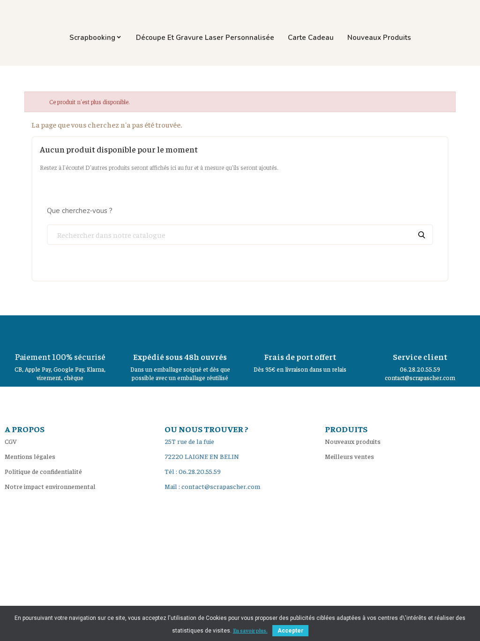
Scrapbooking (92, 37)
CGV (11, 441)
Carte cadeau (311, 37)
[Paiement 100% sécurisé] (60, 331)
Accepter (290, 630)
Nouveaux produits (379, 37)
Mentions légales (30, 456)
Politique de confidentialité (43, 471)
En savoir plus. (250, 630)
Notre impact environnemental (50, 486)
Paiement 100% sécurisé (60, 356)
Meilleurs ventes (349, 456)
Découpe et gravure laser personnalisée (205, 37)
